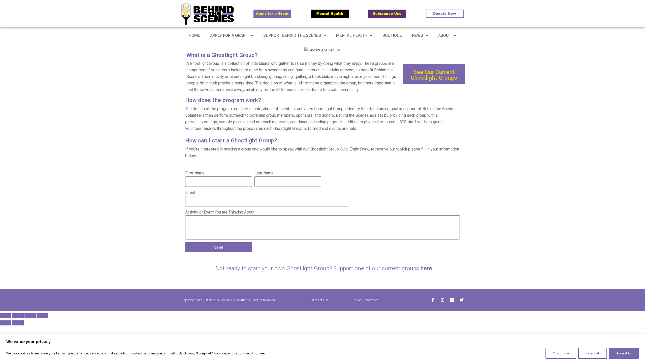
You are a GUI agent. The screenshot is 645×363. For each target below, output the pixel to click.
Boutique (392, 35)
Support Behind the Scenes (292, 35)
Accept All (623, 353)
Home (194, 35)
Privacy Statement (365, 300)
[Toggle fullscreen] (17, 315)
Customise (561, 353)
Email (190, 192)
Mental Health (351, 35)
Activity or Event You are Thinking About (219, 212)
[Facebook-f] (433, 300)
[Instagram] (442, 300)
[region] (322, 348)
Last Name (264, 173)
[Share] (30, 315)
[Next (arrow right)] (17, 322)
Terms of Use (319, 300)
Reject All (593, 353)
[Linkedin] (452, 300)
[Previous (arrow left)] (5, 322)
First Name (195, 173)
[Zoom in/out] (5, 315)
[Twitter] (462, 300)
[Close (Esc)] (42, 315)
